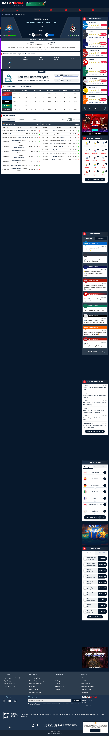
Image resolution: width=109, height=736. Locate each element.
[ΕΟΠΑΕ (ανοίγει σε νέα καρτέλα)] (60, 725)
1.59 (19, 109)
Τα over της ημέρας (34, 678)
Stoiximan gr (92, 22)
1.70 (19, 98)
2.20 (14, 109)
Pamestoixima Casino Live (87, 686)
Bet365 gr (92, 69)
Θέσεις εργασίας (86, 705)
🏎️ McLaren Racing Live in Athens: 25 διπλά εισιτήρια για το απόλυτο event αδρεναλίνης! (95, 287)
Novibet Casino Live (86, 681)
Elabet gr (57, 683)
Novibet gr (92, 32)
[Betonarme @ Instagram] (4, 701)
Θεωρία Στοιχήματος (88, 423)
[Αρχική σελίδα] (2, 14)
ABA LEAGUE (7, 14)
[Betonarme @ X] (15, 701)
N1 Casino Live (84, 692)
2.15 (14, 101)
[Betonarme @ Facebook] (9, 701)
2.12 (14, 98)
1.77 (19, 94)
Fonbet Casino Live (86, 689)
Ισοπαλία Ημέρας (34, 689)
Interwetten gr (93, 87)
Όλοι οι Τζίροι (93, 616)
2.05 (14, 94)
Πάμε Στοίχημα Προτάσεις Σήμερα (13, 678)
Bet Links (83, 702)
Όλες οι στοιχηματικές (94, 108)
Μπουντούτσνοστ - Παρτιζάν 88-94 (19, 47)
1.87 (58, 94)
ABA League (37, 19)
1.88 (33, 109)
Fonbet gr (91, 59)
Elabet (90, 41)
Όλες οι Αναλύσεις (93, 517)
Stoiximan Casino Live (86, 678)
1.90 (41, 94)
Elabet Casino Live (85, 683)
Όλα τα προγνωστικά (93, 179)
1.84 (33, 101)
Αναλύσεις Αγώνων (9, 683)
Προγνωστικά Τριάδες (35, 683)
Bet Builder (32, 686)
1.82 (58, 101)
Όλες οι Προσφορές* (93, 351)
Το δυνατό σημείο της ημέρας (37, 681)
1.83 (67, 98)
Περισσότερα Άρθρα (93, 431)
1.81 (41, 109)
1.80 (33, 94)
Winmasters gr (93, 78)
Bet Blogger (85, 385)
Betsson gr (92, 96)
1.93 (67, 94)
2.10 (14, 105)
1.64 (19, 101)
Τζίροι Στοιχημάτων (9, 686)
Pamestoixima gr (94, 50)
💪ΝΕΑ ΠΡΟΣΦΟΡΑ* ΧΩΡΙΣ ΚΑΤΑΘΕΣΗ (95, 310)
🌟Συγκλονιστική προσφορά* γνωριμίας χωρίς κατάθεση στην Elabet (93, 273)
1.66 (19, 105)
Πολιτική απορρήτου (87, 700)
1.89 (67, 109)
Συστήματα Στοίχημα (35, 692)
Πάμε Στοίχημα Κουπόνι (10, 681)
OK (95, 730)
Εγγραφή (76, 700)
